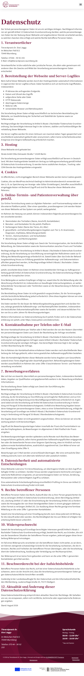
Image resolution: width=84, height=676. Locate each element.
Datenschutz (76, 660)
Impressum (75, 658)
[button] (80, 4)
